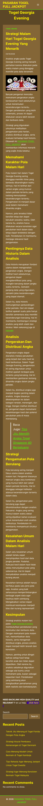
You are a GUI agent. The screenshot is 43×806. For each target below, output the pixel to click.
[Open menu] (38, 4)
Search (6, 712)
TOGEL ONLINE (11, 29)
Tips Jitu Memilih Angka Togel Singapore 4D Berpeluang (22, 438)
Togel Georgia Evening (22, 624)
